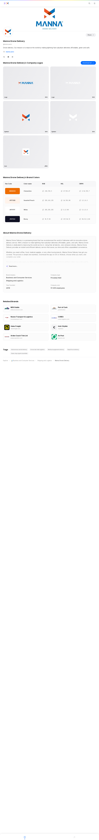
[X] (4, 56)
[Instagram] (12, 56)
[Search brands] (89, 3)
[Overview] (25, 837)
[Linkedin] (8, 56)
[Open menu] (94, 3)
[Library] (74, 837)
